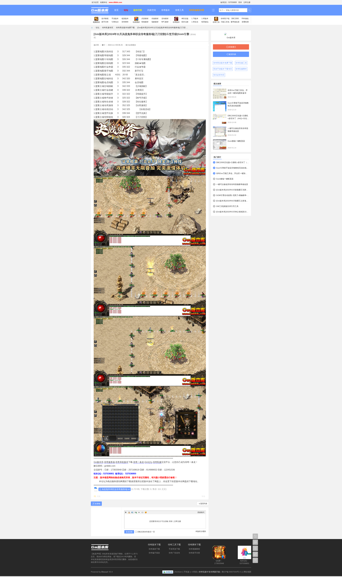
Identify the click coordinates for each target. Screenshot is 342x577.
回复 (98, 496)
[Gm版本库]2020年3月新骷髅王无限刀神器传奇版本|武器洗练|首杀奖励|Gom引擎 (232, 190)
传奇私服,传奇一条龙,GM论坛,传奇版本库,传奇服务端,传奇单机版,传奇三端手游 (92, 28)
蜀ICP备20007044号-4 (231, 572)
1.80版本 (204, 19)
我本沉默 (184, 22)
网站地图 (247, 572)
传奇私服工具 (241, 63)
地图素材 (154, 22)
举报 (203, 496)
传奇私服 (157, 462)
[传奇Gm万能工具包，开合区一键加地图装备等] (219, 94)
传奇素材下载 (154, 549)
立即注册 (246, 2)
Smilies (145, 512)
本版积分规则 (200, 531)
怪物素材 (144, 22)
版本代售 (137, 10)
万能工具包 (225, 22)
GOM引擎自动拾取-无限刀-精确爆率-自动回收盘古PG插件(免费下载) (232, 195)
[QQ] (167, 572)
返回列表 (203, 504)
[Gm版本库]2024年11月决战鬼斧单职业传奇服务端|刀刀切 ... (162, 27)
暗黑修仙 (204, 22)
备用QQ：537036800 (228, 2)
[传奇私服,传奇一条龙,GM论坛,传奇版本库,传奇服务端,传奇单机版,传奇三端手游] (101, 10)
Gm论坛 (148, 462)
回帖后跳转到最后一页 (146, 532)
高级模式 (200, 512)
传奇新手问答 (194, 553)
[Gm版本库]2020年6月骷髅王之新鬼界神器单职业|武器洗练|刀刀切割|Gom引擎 (232, 201)
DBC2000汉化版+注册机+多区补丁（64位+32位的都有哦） (238, 118)
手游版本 (115, 19)
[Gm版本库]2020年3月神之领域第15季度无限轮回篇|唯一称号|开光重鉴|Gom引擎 (232, 212)
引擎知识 (115, 22)
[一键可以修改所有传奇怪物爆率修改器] (219, 132)
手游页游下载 (174, 549)
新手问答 (105, 22)
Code (142, 512)
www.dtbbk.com (115, 2)
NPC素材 (164, 22)
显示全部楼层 (130, 45)
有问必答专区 (219, 75)
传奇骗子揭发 (154, 553)
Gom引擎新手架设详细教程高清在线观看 (232, 168)
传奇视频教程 (194, 549)
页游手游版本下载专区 (222, 69)
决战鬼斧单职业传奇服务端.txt (116, 489)
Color (129, 512)
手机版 (186, 572)
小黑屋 (194, 572)
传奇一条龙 (138, 462)
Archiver (178, 572)
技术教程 (105, 19)
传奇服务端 (109, 462)
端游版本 (125, 19)
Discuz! (104, 572)
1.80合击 (194, 22)
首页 (116, 10)
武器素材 (144, 19)
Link (135, 512)
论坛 (126, 10)
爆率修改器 (235, 22)
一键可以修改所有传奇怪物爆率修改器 (232, 184)
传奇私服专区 (107, 27)
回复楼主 (232, 47)
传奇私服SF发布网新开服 (209, 572)
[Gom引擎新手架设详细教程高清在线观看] (219, 106)
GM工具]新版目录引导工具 (227, 206)
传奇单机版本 (121, 462)
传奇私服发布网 (196, 10)
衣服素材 (154, 19)
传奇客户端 (225, 19)
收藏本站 (103, 2)
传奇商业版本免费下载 (125, 27)
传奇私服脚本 (241, 69)
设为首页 (95, 2)
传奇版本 (165, 10)
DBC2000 (235, 19)
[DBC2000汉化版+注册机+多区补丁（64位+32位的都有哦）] (219, 119)
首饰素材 (165, 19)
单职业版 (184, 19)
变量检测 (245, 22)
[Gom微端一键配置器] (219, 144)
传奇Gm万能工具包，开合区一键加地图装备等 (232, 173)
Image (132, 512)
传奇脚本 (125, 22)
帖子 (221, 10)
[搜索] (249, 10)
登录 (240, 2)
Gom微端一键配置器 (236, 141)
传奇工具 (179, 10)
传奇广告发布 (174, 553)
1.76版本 (194, 19)
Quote (139, 512)
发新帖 (97, 504)
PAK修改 (245, 19)
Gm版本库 (98, 462)
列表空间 (151, 10)
